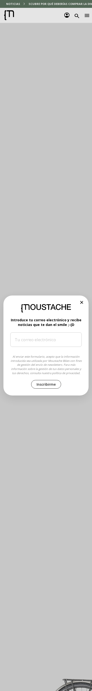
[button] (81, 302)
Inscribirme (46, 384)
